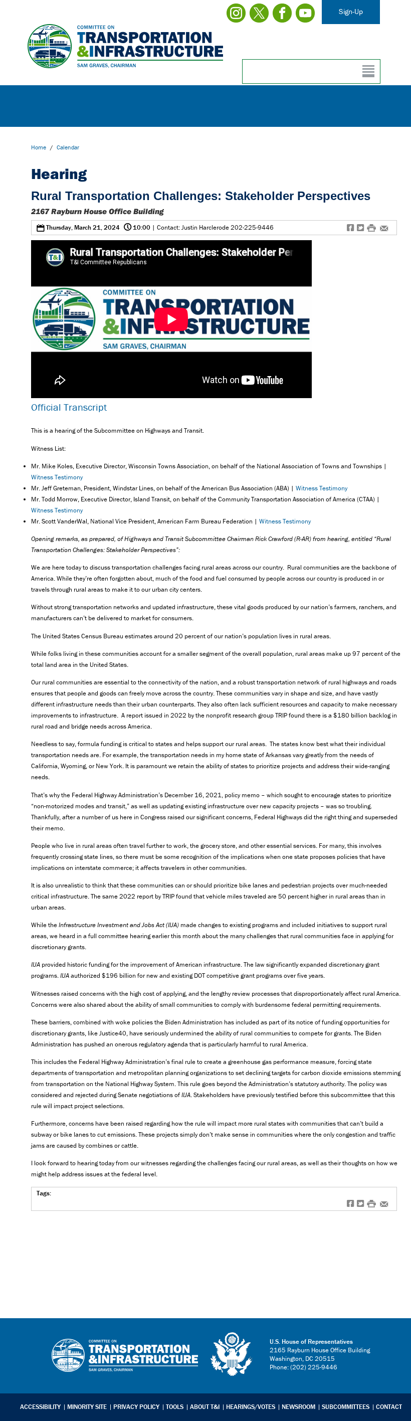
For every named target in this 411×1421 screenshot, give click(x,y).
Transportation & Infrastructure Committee (124, 1363)
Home (38, 147)
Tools (174, 1406)
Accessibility (40, 1406)
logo (232, 1354)
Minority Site (87, 1406)
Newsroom (298, 1406)
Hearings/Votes (250, 1406)
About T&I (205, 1406)
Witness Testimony (57, 477)
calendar (68, 147)
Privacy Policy (136, 1406)
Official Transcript (69, 407)
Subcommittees (345, 1406)
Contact (389, 1406)
